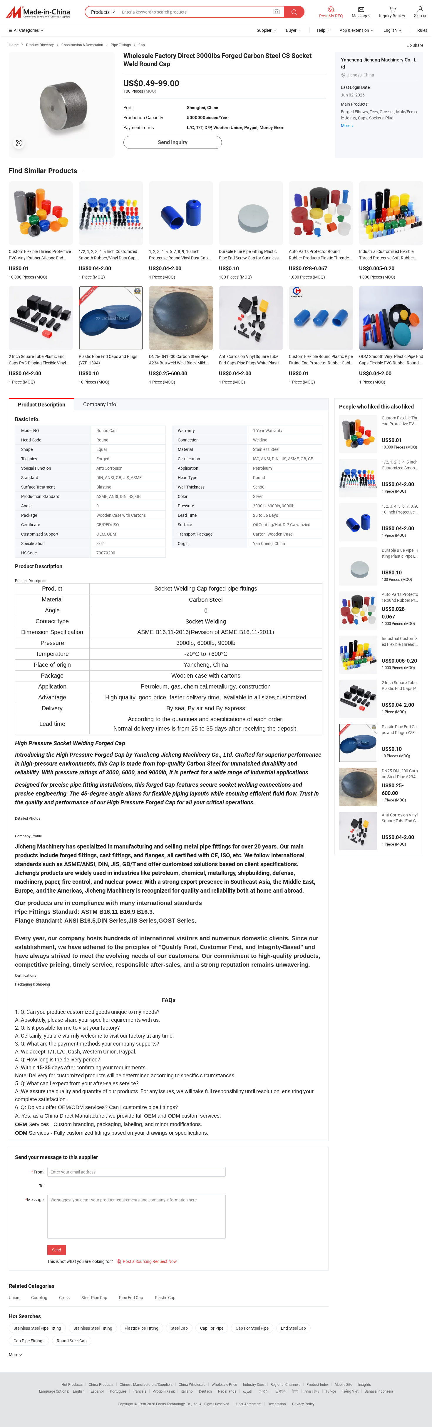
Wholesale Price (224, 1384)
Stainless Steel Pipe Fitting (37, 1328)
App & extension (354, 30)
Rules (422, 30)
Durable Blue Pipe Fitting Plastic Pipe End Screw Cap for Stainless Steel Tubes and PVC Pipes (400, 553)
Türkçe (331, 1391)
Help (321, 30)
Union (14, 1297)
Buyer (291, 30)
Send (56, 1250)
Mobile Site (343, 1384)
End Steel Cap (293, 1328)
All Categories (26, 30)
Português (118, 1391)
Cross (64, 1297)
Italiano (187, 1391)
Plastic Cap (165, 1297)
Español (97, 1391)
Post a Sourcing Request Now (147, 1261)
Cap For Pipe (211, 1328)
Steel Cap (179, 1328)
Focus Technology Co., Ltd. (177, 1403)
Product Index (318, 1384)
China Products (101, 1384)
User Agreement (249, 1403)
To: (41, 1185)
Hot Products (72, 1384)
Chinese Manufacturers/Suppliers (146, 1384)
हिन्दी (295, 1391)
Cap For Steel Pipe (252, 1328)
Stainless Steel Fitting (92, 1328)
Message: (34, 1199)
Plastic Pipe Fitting (141, 1328)
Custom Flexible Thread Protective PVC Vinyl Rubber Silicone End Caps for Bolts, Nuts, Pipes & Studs (400, 421)
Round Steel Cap (72, 1340)
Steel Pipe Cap (94, 1297)
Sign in (420, 15)
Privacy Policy (303, 1403)
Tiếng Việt (350, 1391)
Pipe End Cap (131, 1297)
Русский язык (164, 1391)
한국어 (263, 1391)
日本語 (280, 1391)
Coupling (39, 1297)
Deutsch (205, 1391)
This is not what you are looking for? (80, 1261)
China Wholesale (192, 1384)
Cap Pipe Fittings (29, 1340)
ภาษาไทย (311, 1391)
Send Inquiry (172, 142)
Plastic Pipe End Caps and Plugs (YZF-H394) (399, 730)
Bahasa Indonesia (379, 1391)
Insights (364, 1384)
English (79, 1391)
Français (139, 1391)
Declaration (277, 1403)
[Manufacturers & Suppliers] (38, 12)
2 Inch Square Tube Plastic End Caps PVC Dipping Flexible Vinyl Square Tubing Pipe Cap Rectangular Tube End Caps (400, 685)
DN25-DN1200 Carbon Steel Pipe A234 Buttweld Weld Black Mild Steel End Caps (400, 774)
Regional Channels (285, 1384)
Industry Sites (253, 1384)
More (345, 125)
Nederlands (227, 1391)
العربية (247, 1391)
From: (37, 1172)
